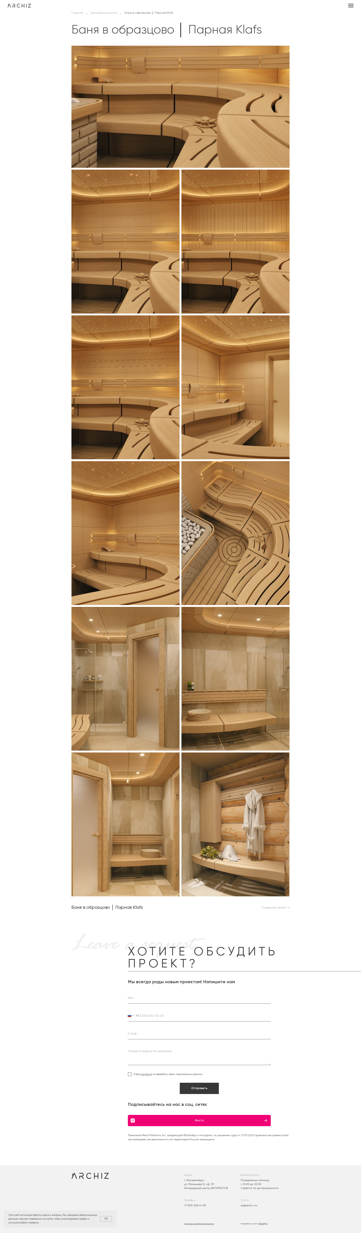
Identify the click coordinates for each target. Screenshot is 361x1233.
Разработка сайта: (254, 1224)
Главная (77, 12)
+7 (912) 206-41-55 (195, 1205)
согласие (146, 1074)
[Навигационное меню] (350, 6)
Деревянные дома (104, 12)
